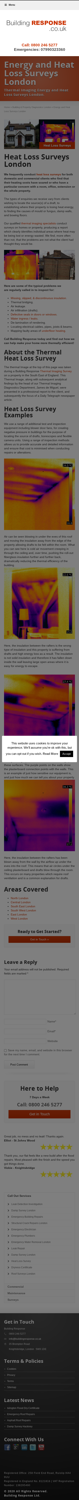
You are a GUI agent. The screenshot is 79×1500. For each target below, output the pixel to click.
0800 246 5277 (44, 45)
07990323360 (53, 49)
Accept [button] (66, 753)
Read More (50, 753)
